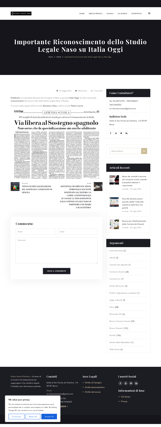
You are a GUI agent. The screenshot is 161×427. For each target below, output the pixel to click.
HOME (82, 13)
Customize (16, 417)
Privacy (124, 401)
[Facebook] (110, 133)
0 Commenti (98, 91)
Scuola (112, 335)
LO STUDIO (122, 13)
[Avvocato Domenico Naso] (21, 13)
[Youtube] (116, 133)
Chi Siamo (125, 397)
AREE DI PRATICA (95, 13)
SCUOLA (110, 13)
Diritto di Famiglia (93, 383)
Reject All (33, 417)
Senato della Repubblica (120, 342)
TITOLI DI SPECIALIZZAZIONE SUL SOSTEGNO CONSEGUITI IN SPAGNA (37, 189)
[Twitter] (121, 133)
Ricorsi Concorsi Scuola (119, 321)
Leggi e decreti (115, 300)
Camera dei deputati (118, 265)
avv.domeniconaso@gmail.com (122, 108)
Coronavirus (114, 279)
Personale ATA (115, 314)
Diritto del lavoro (116, 286)
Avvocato (125, 189)
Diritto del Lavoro (93, 392)
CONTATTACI (136, 13)
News (85, 91)
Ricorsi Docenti (116, 328)
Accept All (49, 417)
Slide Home (114, 349)
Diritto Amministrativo (95, 387)
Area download (116, 250)
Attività (58, 57)
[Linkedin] (126, 133)
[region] (32, 409)
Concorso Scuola (116, 272)
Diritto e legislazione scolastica (122, 293)
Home (51, 57)
